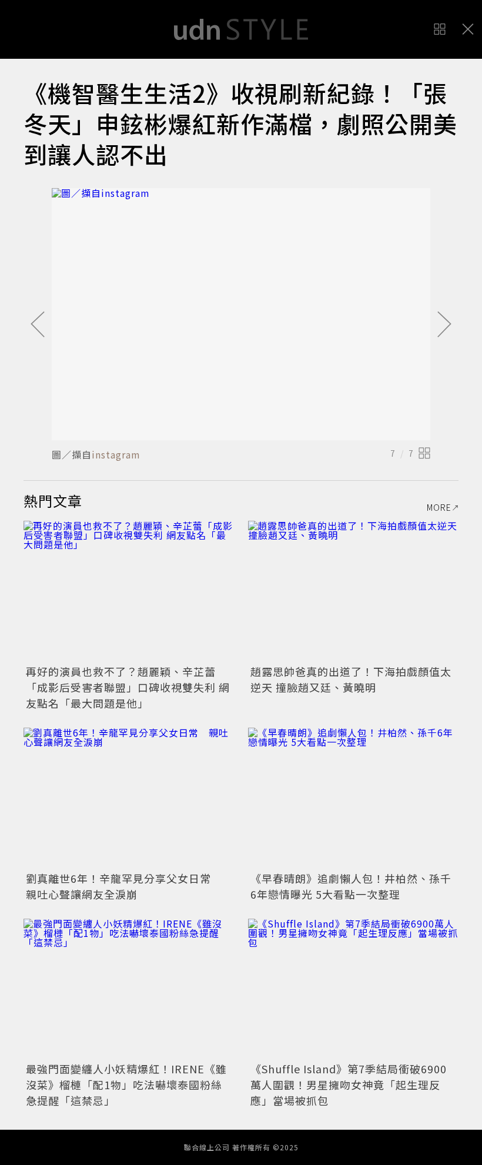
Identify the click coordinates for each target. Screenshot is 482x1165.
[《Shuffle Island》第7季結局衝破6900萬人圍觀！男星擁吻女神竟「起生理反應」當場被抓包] (353, 989)
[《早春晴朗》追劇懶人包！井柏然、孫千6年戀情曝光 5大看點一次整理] (353, 798)
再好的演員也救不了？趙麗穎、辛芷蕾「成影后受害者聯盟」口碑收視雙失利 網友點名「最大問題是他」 (128, 687)
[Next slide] (444, 325)
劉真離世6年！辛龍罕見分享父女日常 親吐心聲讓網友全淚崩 (124, 886)
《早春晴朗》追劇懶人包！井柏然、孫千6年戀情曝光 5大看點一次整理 (350, 886)
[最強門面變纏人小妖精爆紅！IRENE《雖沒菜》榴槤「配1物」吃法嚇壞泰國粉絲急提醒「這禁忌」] (129, 989)
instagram (116, 454)
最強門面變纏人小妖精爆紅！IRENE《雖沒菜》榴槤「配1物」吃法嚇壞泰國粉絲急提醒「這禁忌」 (126, 1084)
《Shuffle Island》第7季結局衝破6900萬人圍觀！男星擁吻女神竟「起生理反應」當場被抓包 (348, 1084)
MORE (439, 507)
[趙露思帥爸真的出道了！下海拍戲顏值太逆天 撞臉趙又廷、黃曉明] (353, 591)
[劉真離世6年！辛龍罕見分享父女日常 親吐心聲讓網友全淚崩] (129, 798)
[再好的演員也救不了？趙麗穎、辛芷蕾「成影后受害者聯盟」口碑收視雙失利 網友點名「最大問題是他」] (129, 591)
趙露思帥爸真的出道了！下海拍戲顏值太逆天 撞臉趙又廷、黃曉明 (350, 679)
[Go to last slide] (38, 325)
